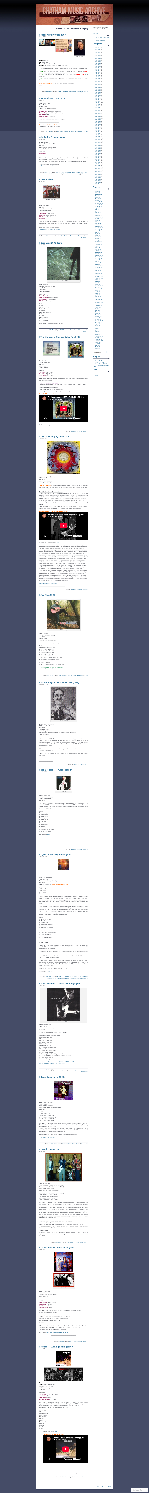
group (86, 172)
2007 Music (98, 162)
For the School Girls (75, 329)
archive (59, 976)
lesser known (72, 1341)
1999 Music (98, 150)
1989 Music (98, 134)
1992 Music (98, 139)
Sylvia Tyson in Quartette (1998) (56, 854)
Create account (99, 374)
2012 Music (98, 170)
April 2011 (97, 313)
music (56, 174)
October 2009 (98, 339)
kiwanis (61, 978)
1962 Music (98, 93)
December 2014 (99, 266)
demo (73, 172)
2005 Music (98, 159)
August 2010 (98, 323)
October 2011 (98, 304)
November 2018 (99, 218)
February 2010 (98, 333)
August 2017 (98, 230)
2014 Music (98, 173)
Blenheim (66, 131)
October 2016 (98, 243)
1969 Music (98, 104)
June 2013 (97, 282)
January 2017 (98, 240)
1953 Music (98, 83)
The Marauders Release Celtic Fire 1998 (60, 337)
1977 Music (98, 116)
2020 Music (98, 182)
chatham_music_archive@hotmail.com (49, 165)
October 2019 (98, 204)
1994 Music (98, 142)
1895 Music (98, 54)
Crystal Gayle (61, 91)
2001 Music (98, 153)
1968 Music (98, 102)
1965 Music (98, 98)
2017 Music (98, 177)
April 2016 (97, 247)
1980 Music (98, 121)
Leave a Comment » (82, 131)
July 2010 (97, 325)
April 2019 (97, 211)
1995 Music (98, 144)
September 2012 (99, 288)
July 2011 (97, 308)
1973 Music (98, 110)
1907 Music (98, 57)
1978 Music (98, 118)
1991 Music (98, 138)
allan (60, 675)
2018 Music (98, 179)
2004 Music (98, 157)
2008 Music (98, 163)
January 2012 (98, 299)
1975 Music (98, 113)
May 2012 (97, 293)
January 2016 (98, 252)
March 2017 (98, 237)
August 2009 (98, 342)
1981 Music (98, 122)
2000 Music (98, 151)
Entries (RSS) (96, 1486)
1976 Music (98, 115)
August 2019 (98, 208)
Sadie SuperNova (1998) (52, 1077)
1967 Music (98, 101)
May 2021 (97, 191)
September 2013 (99, 278)
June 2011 (97, 310)
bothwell (64, 675)
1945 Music (98, 75)
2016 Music (98, 176)
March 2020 (98, 198)
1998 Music (49, 91)
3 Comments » (84, 764)
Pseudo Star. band (71, 1242)
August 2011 (98, 307)
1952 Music (98, 81)
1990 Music (98, 136)
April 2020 (97, 197)
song (81, 91)
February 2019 (98, 214)
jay (72, 675)
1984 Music (98, 127)
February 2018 (98, 224)
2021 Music (98, 183)
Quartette (66, 978)
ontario (60, 174)
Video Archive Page (100, 40)
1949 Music (98, 80)
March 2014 (98, 270)
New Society (46, 179)
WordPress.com (99, 377)
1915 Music (98, 58)
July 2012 (97, 291)
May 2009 (97, 346)
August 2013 (98, 279)
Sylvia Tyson (73, 978)
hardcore (66, 235)
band (61, 131)
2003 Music (98, 156)
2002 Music (98, 154)
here (58, 425)
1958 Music (98, 87)
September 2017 (99, 229)
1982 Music (98, 124)
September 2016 (99, 244)
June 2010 (97, 327)
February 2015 (98, 262)
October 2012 (98, 287)
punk (82, 235)
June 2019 (97, 209)
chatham (61, 172)
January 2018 (98, 226)
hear (58, 542)
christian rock (67, 172)
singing (78, 174)
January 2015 (98, 264)
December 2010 (99, 319)
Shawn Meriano (76, 1143)
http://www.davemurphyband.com (48, 583)
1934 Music (98, 69)
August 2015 (98, 259)
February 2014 (98, 272)
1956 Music (98, 86)
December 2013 (99, 275)
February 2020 (98, 200)
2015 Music (98, 174)
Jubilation (51, 174)
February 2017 (98, 238)
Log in (96, 375)
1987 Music (98, 131)
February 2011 (98, 316)
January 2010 (98, 334)
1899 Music (98, 55)
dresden (78, 172)
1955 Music (98, 84)
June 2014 (97, 269)
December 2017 (99, 227)
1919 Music (98, 61)
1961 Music (98, 92)
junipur (74, 1477)
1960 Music (98, 90)
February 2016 (98, 250)
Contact (97, 39)
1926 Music (98, 63)
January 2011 (98, 317)
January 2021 (98, 194)
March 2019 (98, 212)
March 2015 (98, 261)
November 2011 (99, 302)
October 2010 (98, 322)
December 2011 (99, 301)
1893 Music (98, 52)
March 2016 (98, 249)
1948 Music (98, 78)
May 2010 (97, 328)
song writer (80, 675)
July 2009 (97, 343)
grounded (83, 329)
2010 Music (98, 167)
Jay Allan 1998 (47, 595)
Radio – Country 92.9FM (101, 363)
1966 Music (98, 99)
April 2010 (97, 330)
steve (78, 1070)
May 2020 (97, 195)
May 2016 (97, 246)
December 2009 (99, 336)
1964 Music (98, 96)
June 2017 (97, 232)
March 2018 (98, 223)
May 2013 (97, 284)
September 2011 (99, 305)
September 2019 (99, 206)
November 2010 (99, 320)
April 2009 (97, 348)
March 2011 (98, 314)
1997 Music (98, 147)
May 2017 (97, 233)
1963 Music (98, 95)
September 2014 (99, 267)
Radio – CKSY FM (99, 362)
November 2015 (99, 255)
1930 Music (98, 67)
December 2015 (99, 253)
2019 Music (98, 180)
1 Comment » (84, 174)
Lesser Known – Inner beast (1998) (57, 1247)
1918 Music (98, 60)
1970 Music (98, 105)
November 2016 (99, 241)
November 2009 (99, 337)
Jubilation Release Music (53, 137)
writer (85, 91)
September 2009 (99, 340)
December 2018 (99, 217)
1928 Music (98, 66)
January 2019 (98, 215)
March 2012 (98, 296)
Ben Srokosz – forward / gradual (56, 770)
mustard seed (72, 131)
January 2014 (98, 273)
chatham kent (67, 976)
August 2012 (98, 290)
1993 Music (98, 141)
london (65, 1070)
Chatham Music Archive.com (102, 37)
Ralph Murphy (69, 91)
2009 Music (98, 165)
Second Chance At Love (69, 174)
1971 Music (98, 107)
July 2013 (97, 281)
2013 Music (98, 171)
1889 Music (98, 51)
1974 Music (98, 112)
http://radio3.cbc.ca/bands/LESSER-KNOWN (58, 1332)
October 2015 (98, 256)
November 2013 (99, 276)
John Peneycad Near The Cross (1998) (59, 682)
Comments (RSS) (106, 1486)
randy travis (76, 91)
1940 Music (98, 72)
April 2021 (97, 192)
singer (74, 675)
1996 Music (98, 145)
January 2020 (98, 201)
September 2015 (99, 258)
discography (83, 976)
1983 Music (98, 125)
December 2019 (99, 203)
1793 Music (98, 48)
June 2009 (97, 345)
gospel (82, 172)
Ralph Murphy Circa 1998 (53, 35)
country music (75, 976)
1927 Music (98, 64)
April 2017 (97, 235)
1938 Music (98, 70)
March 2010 (98, 331)
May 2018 (97, 220)
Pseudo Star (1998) (49, 1149)
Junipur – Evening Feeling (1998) (56, 1347)
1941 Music (98, 73)
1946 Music (98, 77)
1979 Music (98, 119)
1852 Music (98, 49)
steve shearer (84, 1070)
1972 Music (98, 109)
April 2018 (97, 221)
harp (62, 1070)
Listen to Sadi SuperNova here (47, 1137)
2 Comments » (84, 1071)
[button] (47, 42)
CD (62, 976)
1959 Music (98, 89)
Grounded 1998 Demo (51, 243)
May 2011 (97, 311)
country (68, 675)
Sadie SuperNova (66, 1143)
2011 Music (97, 168)
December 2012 (99, 285)
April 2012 (97, 295)
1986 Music (98, 130)
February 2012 (98, 298)
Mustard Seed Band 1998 (53, 98)
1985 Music (98, 128)
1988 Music (98, 133)
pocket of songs (72, 1070)
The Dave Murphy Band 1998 (54, 437)
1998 (58, 131)
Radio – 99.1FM (99, 360)
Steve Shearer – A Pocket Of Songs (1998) (61, 983)
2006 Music (98, 160)
